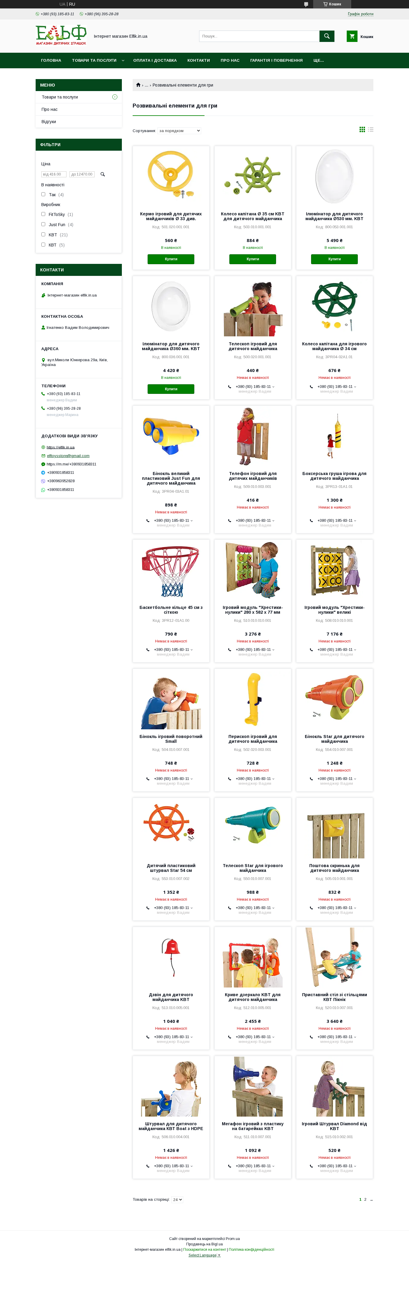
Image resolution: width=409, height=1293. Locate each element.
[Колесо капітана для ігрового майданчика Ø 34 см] (334, 306)
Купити (171, 259)
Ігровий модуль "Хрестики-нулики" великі (335, 610)
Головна (51, 60)
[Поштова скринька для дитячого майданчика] (334, 828)
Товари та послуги (94, 60)
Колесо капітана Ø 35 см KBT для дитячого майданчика (252, 216)
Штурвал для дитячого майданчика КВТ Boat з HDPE (171, 1126)
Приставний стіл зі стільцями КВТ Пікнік (334, 997)
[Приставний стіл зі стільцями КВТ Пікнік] (334, 957)
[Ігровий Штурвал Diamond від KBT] (334, 1086)
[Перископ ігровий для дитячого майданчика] (253, 699)
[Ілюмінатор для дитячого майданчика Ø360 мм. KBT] (171, 306)
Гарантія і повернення (276, 60)
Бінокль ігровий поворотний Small (171, 739)
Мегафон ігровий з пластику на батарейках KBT (253, 1126)
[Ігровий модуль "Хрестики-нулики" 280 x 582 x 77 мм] (253, 570)
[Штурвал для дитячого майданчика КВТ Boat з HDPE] (171, 1086)
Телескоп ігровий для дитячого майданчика (252, 346)
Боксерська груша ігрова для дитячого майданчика (334, 476)
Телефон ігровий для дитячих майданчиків (253, 476)
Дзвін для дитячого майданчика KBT (171, 997)
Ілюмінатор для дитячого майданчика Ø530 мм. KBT (334, 216)
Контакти (198, 60)
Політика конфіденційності (251, 1249)
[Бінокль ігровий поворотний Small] (171, 699)
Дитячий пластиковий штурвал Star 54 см (171, 868)
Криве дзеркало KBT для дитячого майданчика (253, 997)
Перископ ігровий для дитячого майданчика (252, 739)
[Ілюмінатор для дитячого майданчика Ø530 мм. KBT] (334, 176)
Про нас (230, 60)
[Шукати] (326, 36)
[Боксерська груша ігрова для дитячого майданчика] (334, 436)
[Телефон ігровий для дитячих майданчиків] (253, 436)
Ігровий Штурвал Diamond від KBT (334, 1126)
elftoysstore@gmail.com (68, 455)
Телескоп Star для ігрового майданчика (253, 868)
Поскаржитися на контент (204, 1249)
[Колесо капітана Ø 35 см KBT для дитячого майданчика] (253, 176)
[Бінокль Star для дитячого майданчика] (334, 699)
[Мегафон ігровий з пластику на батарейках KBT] (253, 1086)
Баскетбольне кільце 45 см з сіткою (171, 610)
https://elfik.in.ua (61, 447)
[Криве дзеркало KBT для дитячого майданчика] (253, 957)
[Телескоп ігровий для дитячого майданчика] (253, 306)
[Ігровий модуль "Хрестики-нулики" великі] (334, 570)
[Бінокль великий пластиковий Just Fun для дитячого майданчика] (171, 436)
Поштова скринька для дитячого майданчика (334, 868)
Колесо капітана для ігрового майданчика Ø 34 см (334, 346)
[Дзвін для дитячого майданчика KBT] (171, 957)
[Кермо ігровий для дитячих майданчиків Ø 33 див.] (171, 176)
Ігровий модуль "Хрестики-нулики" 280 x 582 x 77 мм (253, 610)
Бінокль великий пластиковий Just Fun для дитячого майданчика (171, 478)
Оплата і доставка (155, 60)
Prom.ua (233, 1239)
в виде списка (370, 131)
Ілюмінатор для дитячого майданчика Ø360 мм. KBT (171, 346)
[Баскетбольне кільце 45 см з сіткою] (171, 570)
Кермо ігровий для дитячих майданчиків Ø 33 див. (171, 216)
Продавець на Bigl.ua (204, 1244)
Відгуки (49, 121)
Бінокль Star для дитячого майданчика (334, 739)
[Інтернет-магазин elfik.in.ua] (61, 45)
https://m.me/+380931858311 (71, 464)
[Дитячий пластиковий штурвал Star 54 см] (171, 828)
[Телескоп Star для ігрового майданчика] (253, 828)
